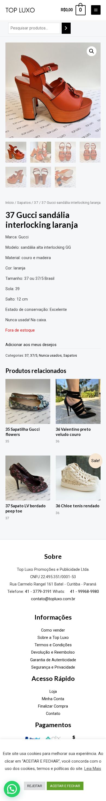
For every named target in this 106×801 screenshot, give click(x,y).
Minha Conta (53, 698)
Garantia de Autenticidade (53, 659)
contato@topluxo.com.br (53, 598)
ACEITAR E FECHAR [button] (65, 786)
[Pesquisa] (66, 28)
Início (9, 203)
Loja (53, 691)
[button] (91, 51)
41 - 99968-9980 (84, 591)
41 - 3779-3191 (38, 591)
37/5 (33, 355)
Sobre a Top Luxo (53, 637)
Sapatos (24, 203)
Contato (53, 713)
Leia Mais (92, 768)
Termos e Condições (53, 644)
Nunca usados (50, 355)
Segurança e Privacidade (53, 667)
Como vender (53, 630)
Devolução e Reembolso (53, 652)
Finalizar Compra (53, 706)
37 (36, 203)
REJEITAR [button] (34, 786)
